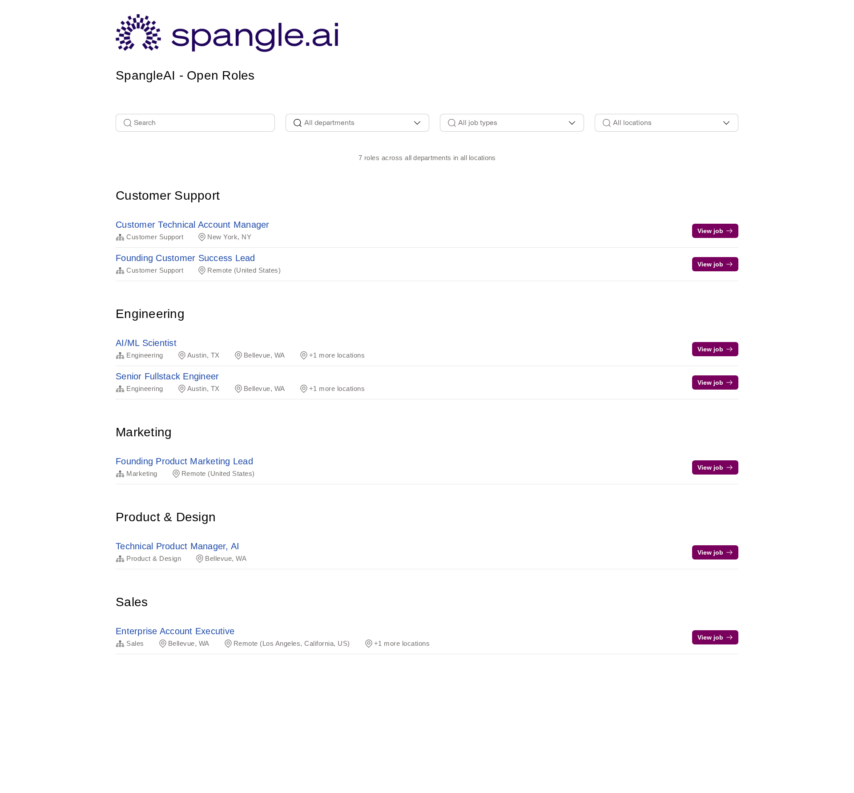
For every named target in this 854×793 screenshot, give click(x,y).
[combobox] (357, 122)
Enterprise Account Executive (175, 631)
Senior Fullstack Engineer (167, 376)
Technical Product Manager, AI (177, 546)
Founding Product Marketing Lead (184, 461)
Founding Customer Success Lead (185, 258)
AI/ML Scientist (146, 343)
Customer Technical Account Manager (193, 224)
